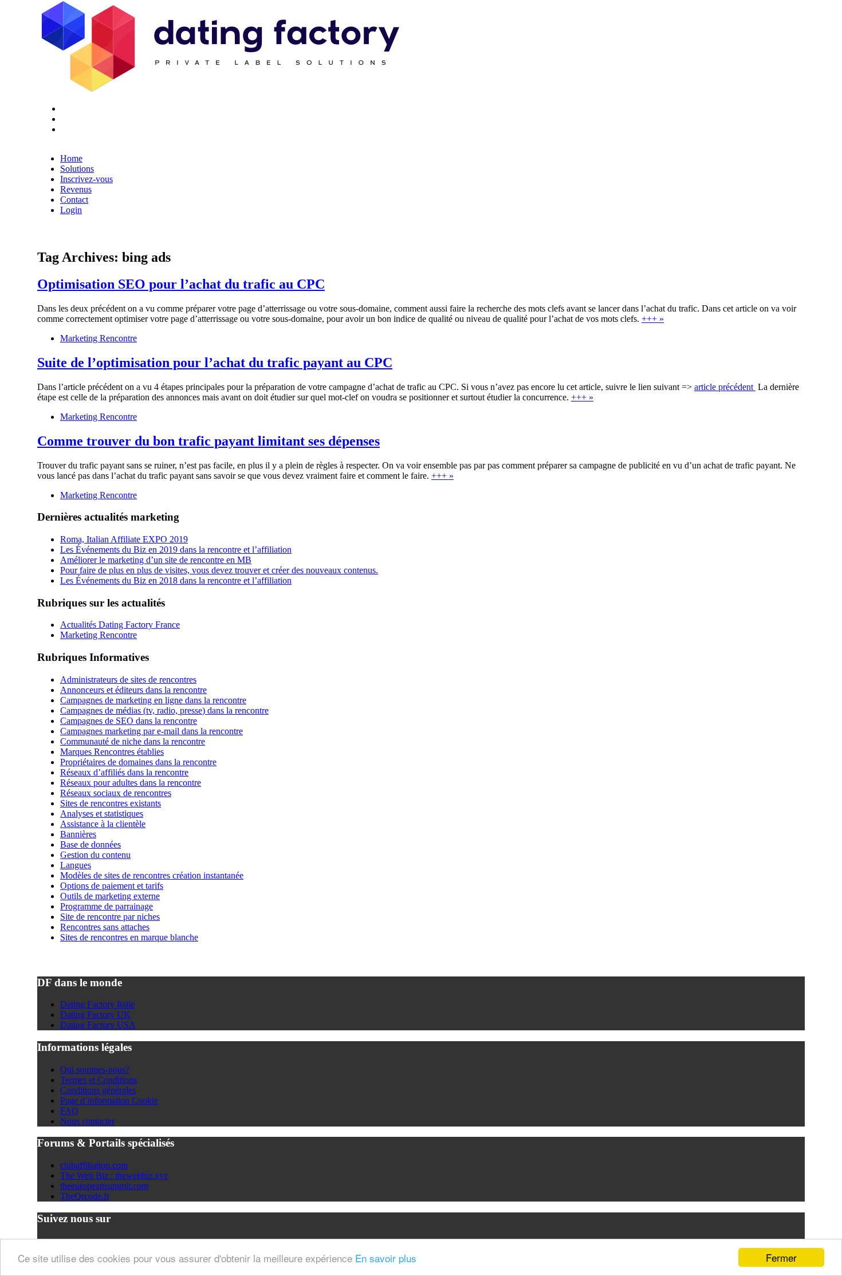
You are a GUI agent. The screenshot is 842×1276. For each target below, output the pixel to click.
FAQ (69, 1111)
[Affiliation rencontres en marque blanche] (218, 89)
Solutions (77, 169)
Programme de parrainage (106, 906)
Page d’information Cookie (109, 1100)
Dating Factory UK (95, 1014)
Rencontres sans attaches (104, 927)
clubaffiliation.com (94, 1165)
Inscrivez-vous (86, 179)
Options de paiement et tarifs (111, 886)
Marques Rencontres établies (112, 752)
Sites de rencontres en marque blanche (129, 937)
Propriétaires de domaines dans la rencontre (138, 762)
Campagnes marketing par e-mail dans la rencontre (151, 731)
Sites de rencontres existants (110, 803)
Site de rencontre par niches (110, 916)
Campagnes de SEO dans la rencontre (128, 721)
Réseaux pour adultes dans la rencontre (130, 782)
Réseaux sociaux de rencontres (115, 793)
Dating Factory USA (98, 1025)
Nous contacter (87, 1121)
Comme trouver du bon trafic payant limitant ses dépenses (208, 441)
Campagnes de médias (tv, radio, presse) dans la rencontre (164, 710)
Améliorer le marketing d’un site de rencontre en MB (155, 560)
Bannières (78, 834)
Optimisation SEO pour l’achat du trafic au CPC (181, 284)
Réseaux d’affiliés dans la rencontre (124, 772)
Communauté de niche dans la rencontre (132, 741)
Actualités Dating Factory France (120, 624)
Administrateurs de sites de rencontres (128, 679)
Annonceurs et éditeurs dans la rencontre (133, 690)
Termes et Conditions (98, 1080)
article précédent (725, 387)
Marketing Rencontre (98, 338)
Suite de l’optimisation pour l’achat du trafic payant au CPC (214, 362)
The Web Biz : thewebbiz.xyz (114, 1175)
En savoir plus (385, 1258)
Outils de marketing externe (110, 896)
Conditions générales (98, 1090)
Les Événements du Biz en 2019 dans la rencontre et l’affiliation (176, 549)
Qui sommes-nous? (94, 1069)
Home (71, 158)
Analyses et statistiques (101, 813)
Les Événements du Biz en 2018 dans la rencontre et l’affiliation (176, 580)
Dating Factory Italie (97, 1004)
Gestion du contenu (95, 855)
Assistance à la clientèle (102, 824)
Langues (75, 865)
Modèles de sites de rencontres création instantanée (151, 875)
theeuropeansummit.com (104, 1186)
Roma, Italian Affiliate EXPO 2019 (124, 539)
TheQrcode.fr (84, 1196)
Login (71, 210)
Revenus (76, 189)
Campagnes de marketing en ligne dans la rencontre (153, 700)
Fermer (781, 1257)
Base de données (90, 844)
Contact (74, 199)
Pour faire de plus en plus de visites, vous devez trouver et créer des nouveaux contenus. (219, 570)
